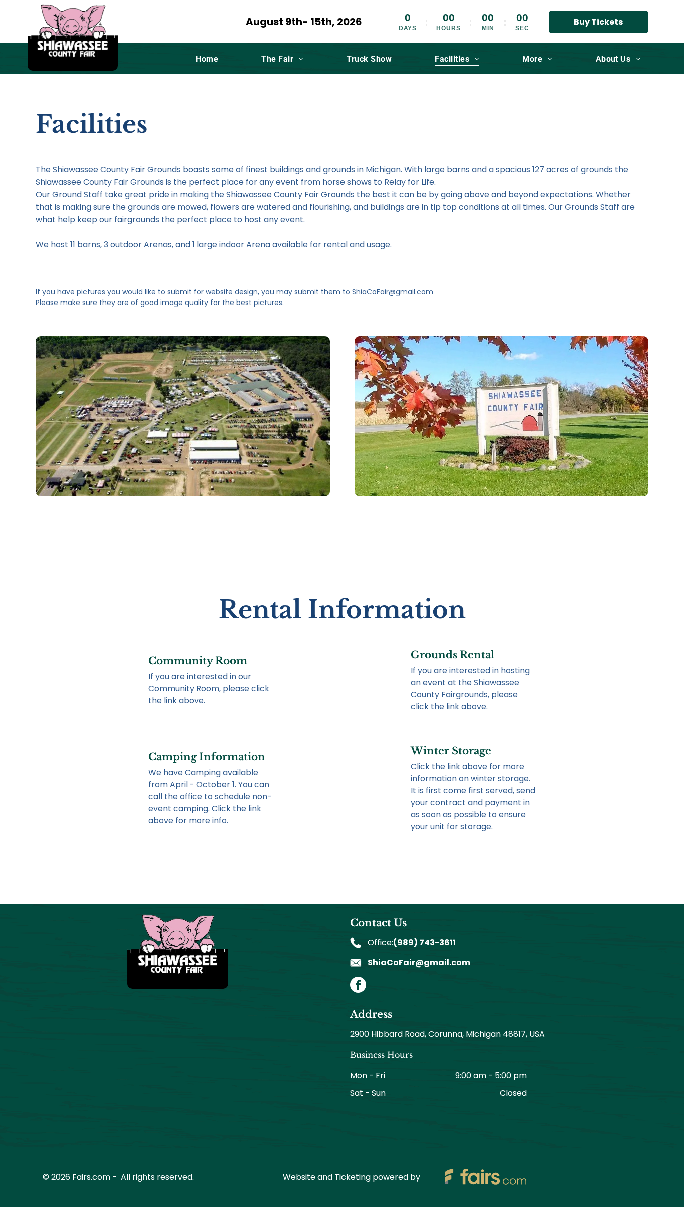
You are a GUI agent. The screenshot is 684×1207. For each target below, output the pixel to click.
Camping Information (206, 757)
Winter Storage (451, 751)
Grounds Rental (452, 655)
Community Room (197, 661)
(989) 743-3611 (424, 942)
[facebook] (358, 986)
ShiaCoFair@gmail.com (419, 962)
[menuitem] (207, 58)
